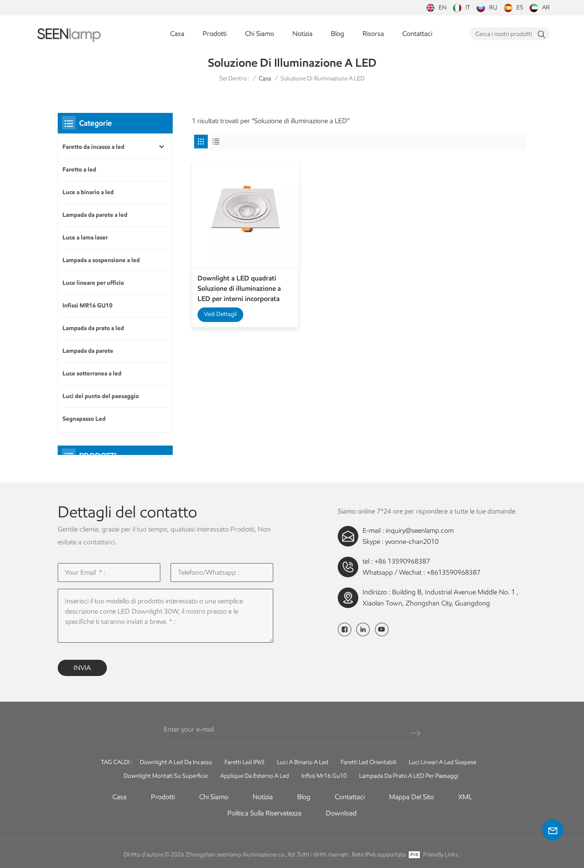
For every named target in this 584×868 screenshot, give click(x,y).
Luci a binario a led (302, 762)
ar (546, 7)
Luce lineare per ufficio (93, 282)
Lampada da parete (87, 350)
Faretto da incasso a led (93, 147)
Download (341, 813)
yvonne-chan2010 (412, 541)
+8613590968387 (454, 572)
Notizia (302, 34)
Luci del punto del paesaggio (100, 396)
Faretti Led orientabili (368, 762)
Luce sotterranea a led (91, 373)
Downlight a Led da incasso (176, 762)
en (442, 7)
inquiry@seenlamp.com (420, 530)
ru (493, 7)
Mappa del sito (411, 797)
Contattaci (417, 34)
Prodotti (215, 34)
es (519, 7)
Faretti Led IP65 (244, 762)
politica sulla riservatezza (264, 813)
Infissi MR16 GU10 (87, 305)
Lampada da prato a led (93, 328)
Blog (337, 34)
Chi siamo (259, 34)
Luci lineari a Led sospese (442, 762)
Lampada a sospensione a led (101, 260)
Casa (177, 34)
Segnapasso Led (84, 418)
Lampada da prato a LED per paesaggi (408, 775)
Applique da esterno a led (254, 775)
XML (465, 797)
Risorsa (373, 34)
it (468, 7)
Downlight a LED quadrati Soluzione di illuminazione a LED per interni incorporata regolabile (239, 289)
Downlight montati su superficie (166, 775)
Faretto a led (79, 169)
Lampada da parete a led (94, 214)
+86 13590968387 (402, 561)
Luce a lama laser (85, 237)
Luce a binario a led (88, 192)
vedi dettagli (220, 314)
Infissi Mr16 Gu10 (324, 775)
